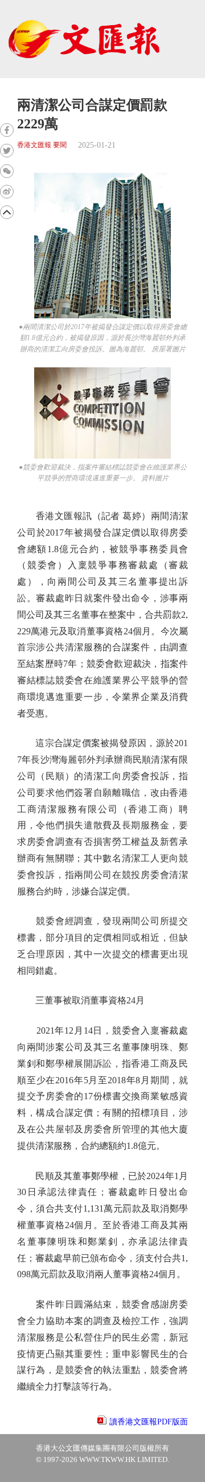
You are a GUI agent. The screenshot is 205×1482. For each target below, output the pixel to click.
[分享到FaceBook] (7, 130)
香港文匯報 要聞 (42, 145)
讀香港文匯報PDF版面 (148, 1422)
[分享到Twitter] (7, 150)
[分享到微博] (7, 192)
